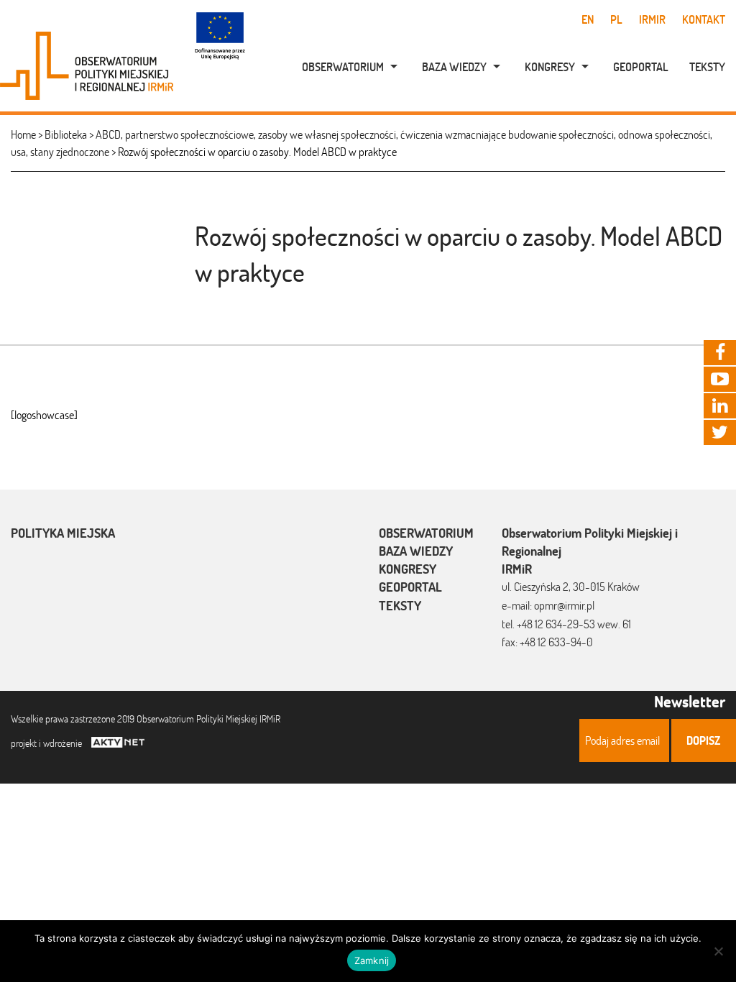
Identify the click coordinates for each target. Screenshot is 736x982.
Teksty (707, 67)
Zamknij (372, 960)
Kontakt (703, 19)
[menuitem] (342, 67)
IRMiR (652, 19)
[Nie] (718, 951)
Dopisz (703, 740)
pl (616, 19)
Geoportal (640, 67)
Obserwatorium (343, 67)
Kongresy (550, 67)
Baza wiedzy (454, 67)
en (587, 19)
